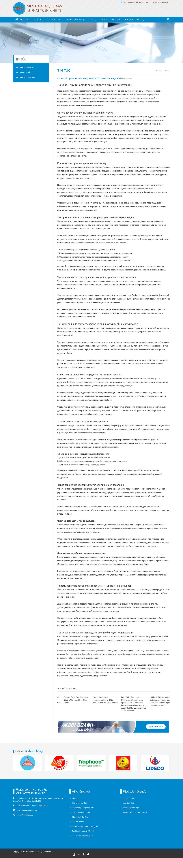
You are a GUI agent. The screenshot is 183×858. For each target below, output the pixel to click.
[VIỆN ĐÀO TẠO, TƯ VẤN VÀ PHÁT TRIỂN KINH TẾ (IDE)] (39, 8)
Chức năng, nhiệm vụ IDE (83, 808)
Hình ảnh (116, 19)
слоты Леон (97, 98)
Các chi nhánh (78, 822)
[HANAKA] (27, 763)
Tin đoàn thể (24, 72)
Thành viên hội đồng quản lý (135, 812)
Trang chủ (23, 19)
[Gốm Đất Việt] (59, 763)
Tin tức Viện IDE (26, 67)
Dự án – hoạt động (75, 19)
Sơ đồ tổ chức (129, 798)
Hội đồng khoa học (131, 808)
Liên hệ (140, 19)
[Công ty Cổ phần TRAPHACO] (91, 763)
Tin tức (104, 19)
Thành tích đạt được (80, 817)
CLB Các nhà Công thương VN (85, 826)
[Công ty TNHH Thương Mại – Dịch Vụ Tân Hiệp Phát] (123, 763)
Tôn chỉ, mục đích (79, 803)
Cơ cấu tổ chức (54, 19)
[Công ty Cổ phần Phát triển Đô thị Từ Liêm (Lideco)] (155, 763)
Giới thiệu (37, 19)
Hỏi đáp (129, 19)
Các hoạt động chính (81, 812)
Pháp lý (75, 798)
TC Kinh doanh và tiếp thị (83, 831)
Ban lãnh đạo (128, 803)
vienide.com (32, 852)
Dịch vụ (92, 19)
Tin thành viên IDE (27, 77)
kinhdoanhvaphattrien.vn (82, 836)
